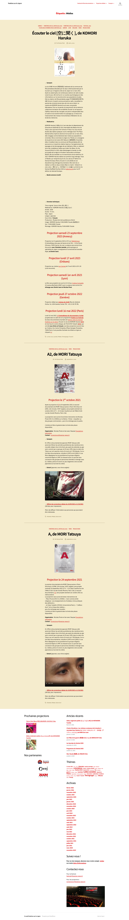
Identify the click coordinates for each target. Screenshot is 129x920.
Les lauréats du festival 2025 (75, 743)
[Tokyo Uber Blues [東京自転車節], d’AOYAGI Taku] (31, 728)
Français (110, 3)
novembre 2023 (71, 815)
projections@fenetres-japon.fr (60, 435)
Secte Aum (58, 516)
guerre (68, 772)
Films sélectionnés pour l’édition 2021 (50, 27)
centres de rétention (70, 768)
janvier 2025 (70, 801)
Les (60, 266)
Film (96, 770)
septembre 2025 (71, 797)
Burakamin (97, 766)
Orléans (74, 27)
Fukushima (98, 770)
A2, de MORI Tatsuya (64, 354)
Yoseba (68, 777)
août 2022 (69, 827)
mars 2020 (70, 848)
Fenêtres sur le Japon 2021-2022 (53, 25)
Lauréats (55, 336)
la (70, 315)
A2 (55, 592)
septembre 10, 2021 (71, 539)
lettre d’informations (79, 863)
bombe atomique (89, 766)
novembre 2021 (71, 836)
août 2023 (69, 822)
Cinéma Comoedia (77, 283)
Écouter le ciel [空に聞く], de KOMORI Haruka (64, 35)
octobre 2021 (70, 838)
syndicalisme (96, 774)
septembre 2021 (71, 841)
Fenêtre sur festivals (77, 317)
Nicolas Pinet (61, 43)
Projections (86, 27)
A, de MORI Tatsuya (64, 534)
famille (73, 770)
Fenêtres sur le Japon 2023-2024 (73, 25)
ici (51, 332)
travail (78, 775)
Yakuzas (100, 775)
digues (67, 770)
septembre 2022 (71, 825)
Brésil (94, 766)
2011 (74, 766)
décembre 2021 (71, 834)
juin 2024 (69, 811)
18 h (82, 322)
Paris (80, 27)
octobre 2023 (70, 818)
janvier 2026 (70, 790)
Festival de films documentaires (85, 3)
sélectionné (69, 169)
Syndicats (101, 774)
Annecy (40, 25)
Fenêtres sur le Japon (15, 3)
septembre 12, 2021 (71, 359)
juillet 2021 (70, 843)
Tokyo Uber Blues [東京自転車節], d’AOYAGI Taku (41, 721)
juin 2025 (69, 799)
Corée (84, 768)
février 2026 (70, 788)
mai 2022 (69, 831)
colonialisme (77, 768)
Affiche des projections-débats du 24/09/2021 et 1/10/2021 (65, 504)
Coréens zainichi (90, 768)
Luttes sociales (90, 772)
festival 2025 (92, 770)
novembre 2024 (71, 806)
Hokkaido (72, 772)
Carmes (63, 266)
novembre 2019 (71, 850)
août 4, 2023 (71, 43)
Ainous (77, 766)
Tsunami (71, 336)
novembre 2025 (71, 792)
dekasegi (99, 768)
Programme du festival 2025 (75, 748)
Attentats (49, 516)
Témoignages (65, 336)
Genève (65, 27)
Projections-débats (100, 3)
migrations (99, 772)
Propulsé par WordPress (48, 916)
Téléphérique (75, 241)
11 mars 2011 (50, 336)
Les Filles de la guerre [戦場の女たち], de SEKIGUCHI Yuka (84, 738)
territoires (71, 775)
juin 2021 (69, 845)
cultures (96, 768)
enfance (70, 770)
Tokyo (75, 775)
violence (96, 775)
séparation (68, 775)
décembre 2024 (71, 804)
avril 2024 (69, 813)
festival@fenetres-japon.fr (75, 876)
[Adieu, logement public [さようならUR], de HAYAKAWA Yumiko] (31, 745)
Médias (60, 336)
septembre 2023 (71, 820)
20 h (79, 324)
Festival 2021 (87, 25)
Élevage (71, 777)
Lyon (69, 27)
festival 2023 (86, 770)
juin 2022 (69, 829)
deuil (102, 768)
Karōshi (76, 772)
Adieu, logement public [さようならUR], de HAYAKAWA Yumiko (43, 737)
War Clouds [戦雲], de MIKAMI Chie (77, 754)
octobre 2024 (70, 808)
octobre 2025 (70, 794)
